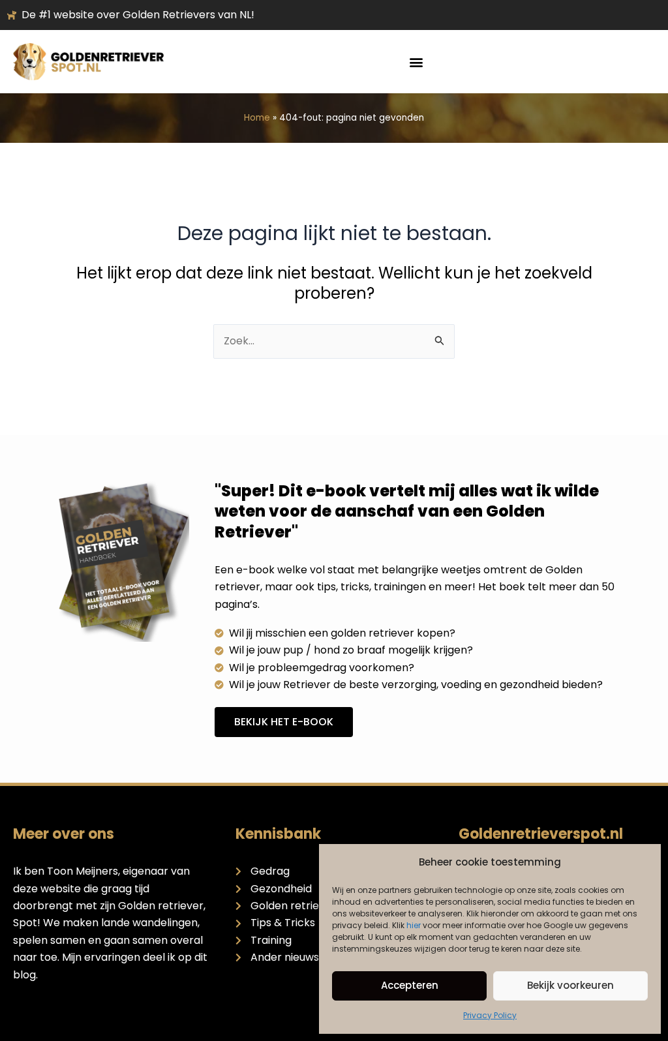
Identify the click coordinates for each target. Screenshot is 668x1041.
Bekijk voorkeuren (570, 985)
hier (413, 925)
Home (257, 118)
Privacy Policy (490, 1015)
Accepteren (409, 985)
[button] (416, 61)
